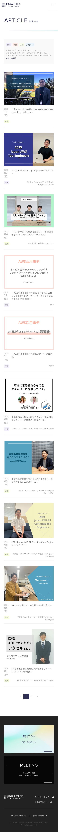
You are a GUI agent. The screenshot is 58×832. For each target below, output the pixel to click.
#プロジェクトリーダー (15, 53)
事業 (15, 45)
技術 (9, 45)
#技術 (8, 50)
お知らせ (30, 45)
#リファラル (42, 53)
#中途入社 (31, 53)
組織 (22, 45)
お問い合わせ (38, 816)
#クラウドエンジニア (36, 50)
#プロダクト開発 (19, 50)
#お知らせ (20, 55)
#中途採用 (47, 55)
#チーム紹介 (11, 58)
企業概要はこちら (42, 802)
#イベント (10, 55)
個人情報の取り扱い (19, 816)
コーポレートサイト (43, 797)
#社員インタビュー (34, 55)
